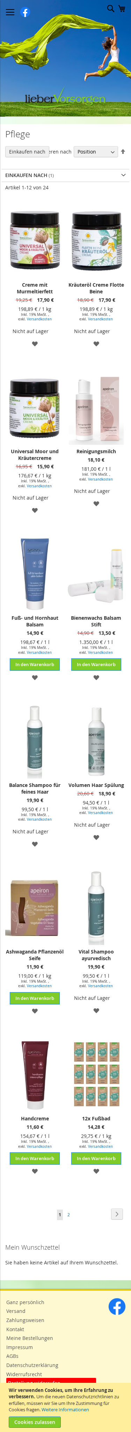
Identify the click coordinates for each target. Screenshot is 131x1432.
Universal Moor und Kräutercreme (35, 454)
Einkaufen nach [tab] (27, 151)
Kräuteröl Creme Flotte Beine (96, 288)
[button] (35, 343)
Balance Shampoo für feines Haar (34, 788)
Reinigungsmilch (96, 451)
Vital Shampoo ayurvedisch (96, 955)
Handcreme (35, 1118)
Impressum (19, 1347)
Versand (16, 1311)
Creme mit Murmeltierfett (35, 288)
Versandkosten (39, 319)
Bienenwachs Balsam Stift (96, 621)
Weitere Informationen (65, 1409)
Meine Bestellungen (29, 1338)
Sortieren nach (54, 151)
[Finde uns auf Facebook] (117, 1313)
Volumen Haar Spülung (96, 785)
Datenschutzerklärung (32, 1365)
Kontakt (15, 1329)
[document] (66, 1407)
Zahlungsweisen (25, 1320)
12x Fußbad (96, 1118)
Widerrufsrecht (24, 1374)
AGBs (12, 1356)
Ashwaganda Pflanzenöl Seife (35, 955)
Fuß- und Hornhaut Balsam (35, 621)
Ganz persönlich (25, 1302)
